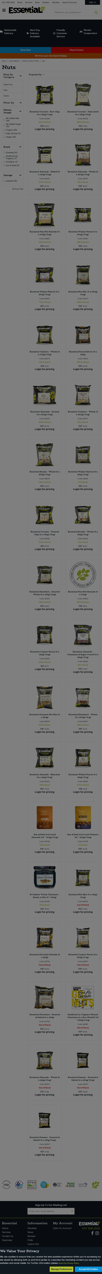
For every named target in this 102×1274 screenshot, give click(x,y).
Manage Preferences (61, 1269)
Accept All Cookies (88, 1269)
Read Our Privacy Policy (68, 1263)
